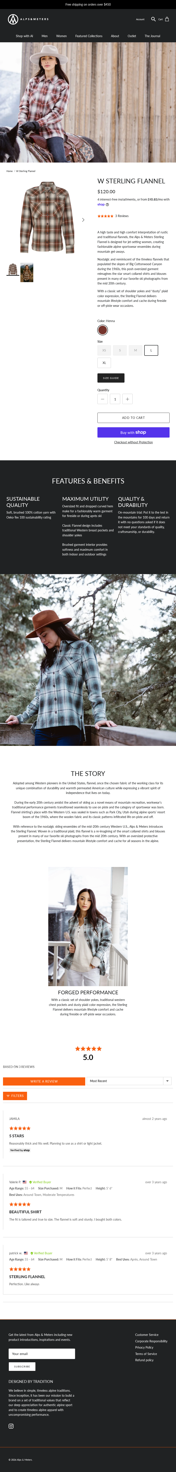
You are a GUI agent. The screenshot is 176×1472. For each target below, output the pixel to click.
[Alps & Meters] (27, 19)
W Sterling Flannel (25, 171)
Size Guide (111, 378)
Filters (17, 1096)
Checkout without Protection (133, 442)
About (115, 36)
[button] (153, 19)
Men (45, 36)
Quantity (103, 390)
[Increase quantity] (127, 399)
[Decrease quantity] (102, 399)
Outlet (132, 36)
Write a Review (44, 1081)
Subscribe (22, 1366)
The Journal (152, 36)
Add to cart (133, 418)
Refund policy (144, 1360)
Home (9, 171)
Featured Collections (88, 36)
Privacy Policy (144, 1347)
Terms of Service (146, 1354)
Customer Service (146, 1335)
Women (61, 36)
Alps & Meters (24, 1459)
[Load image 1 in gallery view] (47, 218)
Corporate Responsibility (151, 1341)
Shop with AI (24, 36)
